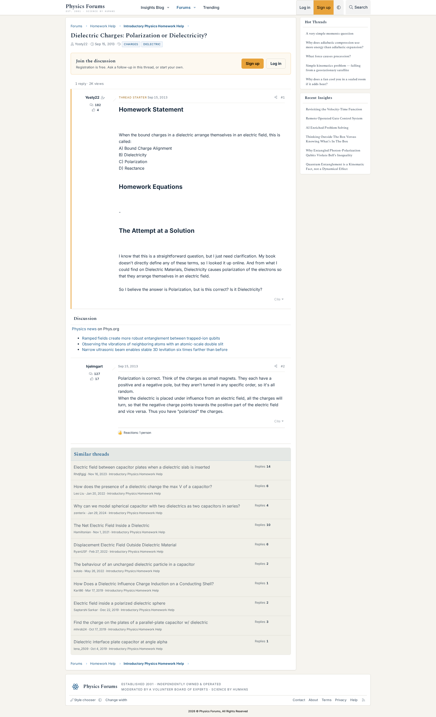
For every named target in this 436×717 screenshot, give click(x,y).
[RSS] (363, 699)
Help (354, 700)
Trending (211, 7)
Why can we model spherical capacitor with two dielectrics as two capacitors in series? (157, 505)
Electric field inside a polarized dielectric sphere (119, 603)
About (313, 700)
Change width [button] (116, 700)
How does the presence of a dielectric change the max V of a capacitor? (143, 486)
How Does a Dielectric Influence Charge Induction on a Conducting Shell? (144, 583)
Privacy (340, 700)
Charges (131, 44)
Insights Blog (152, 7)
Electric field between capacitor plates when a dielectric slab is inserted (142, 467)
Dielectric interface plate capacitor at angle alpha (120, 641)
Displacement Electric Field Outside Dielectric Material (125, 544)
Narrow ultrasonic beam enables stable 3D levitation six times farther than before (155, 349)
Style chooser (84, 700)
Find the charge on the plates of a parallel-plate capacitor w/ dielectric (141, 622)
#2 (283, 366)
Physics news (84, 328)
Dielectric (152, 44)
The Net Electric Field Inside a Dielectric (111, 525)
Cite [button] (277, 299)
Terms (327, 700)
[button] (168, 7)
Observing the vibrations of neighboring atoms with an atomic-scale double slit (152, 344)
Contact (299, 700)
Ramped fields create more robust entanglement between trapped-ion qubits (151, 338)
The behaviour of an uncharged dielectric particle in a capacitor (134, 564)
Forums (183, 7)
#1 (283, 97)
